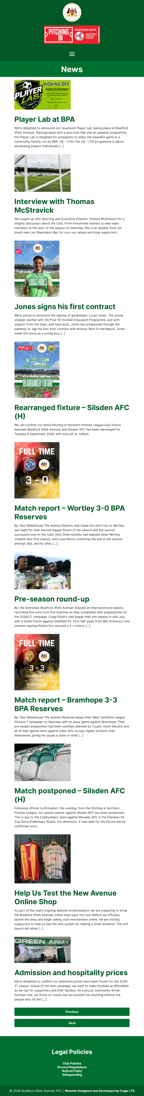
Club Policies (72, 1063)
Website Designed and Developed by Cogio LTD (100, 1091)
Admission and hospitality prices (71, 972)
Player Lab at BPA (44, 119)
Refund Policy (72, 1071)
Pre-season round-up (51, 599)
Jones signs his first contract (65, 306)
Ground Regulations (72, 1067)
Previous (72, 1012)
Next (72, 1023)
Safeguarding (72, 1074)
